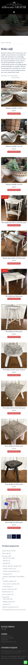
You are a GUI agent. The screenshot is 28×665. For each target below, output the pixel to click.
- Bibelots (5, 560)
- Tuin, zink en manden (9, 584)
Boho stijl (5, 553)
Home (3, 42)
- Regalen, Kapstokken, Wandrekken (13, 576)
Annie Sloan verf (7, 551)
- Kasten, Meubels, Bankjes (10, 566)
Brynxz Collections (8, 589)
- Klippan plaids (7, 601)
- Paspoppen (6, 574)
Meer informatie (14, 113)
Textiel (4, 597)
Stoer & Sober (6, 594)
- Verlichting (6, 586)
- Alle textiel (6, 599)
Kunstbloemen (6, 591)
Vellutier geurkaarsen (9, 607)
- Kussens (5, 604)
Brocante (5, 556)
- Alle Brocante (7, 558)
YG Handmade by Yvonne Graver (12, 609)
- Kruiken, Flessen (7, 568)
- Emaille (5, 563)
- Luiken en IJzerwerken (9, 571)
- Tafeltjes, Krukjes (8, 581)
